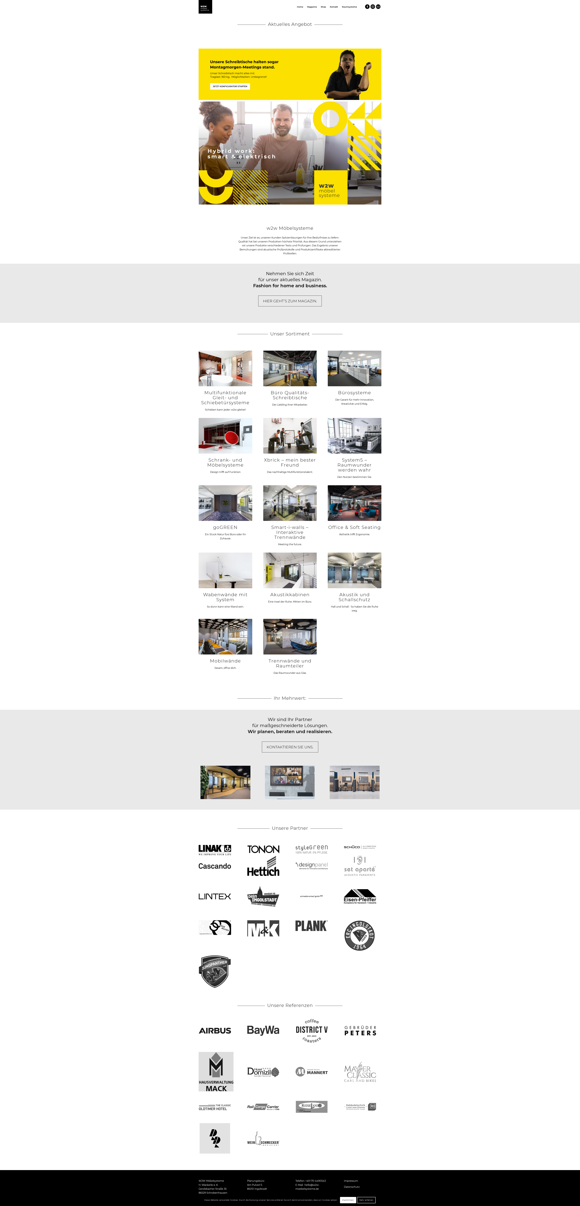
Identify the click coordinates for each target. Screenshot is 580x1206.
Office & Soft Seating (354, 527)
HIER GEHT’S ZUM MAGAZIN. (290, 301)
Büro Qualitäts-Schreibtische (290, 395)
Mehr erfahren (366, 1200)
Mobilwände (225, 661)
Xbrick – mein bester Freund (290, 462)
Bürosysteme (354, 392)
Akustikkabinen (290, 594)
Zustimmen (348, 1200)
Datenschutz (352, 1186)
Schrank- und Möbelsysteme (225, 462)
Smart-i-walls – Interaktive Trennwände (290, 532)
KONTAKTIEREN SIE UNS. (290, 747)
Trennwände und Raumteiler (290, 663)
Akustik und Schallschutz (354, 597)
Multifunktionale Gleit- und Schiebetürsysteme (225, 397)
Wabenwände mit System (225, 597)
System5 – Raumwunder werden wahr (354, 465)
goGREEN (225, 527)
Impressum (351, 1180)
